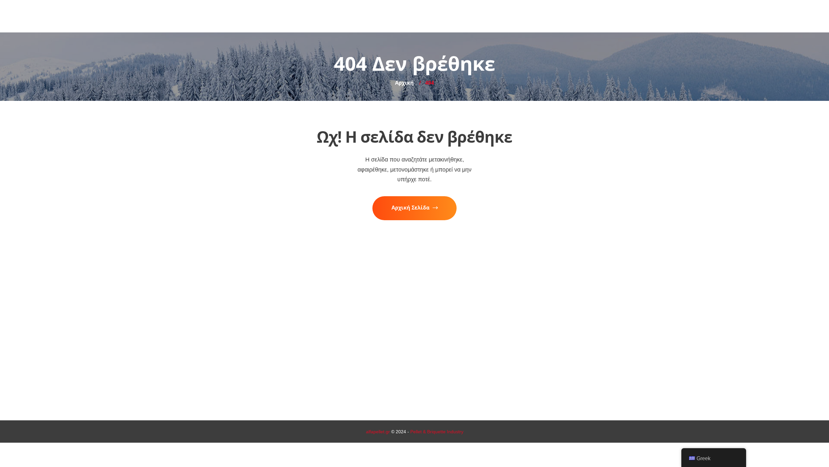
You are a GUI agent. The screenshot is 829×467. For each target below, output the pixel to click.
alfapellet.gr (378, 431)
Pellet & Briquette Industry (436, 431)
